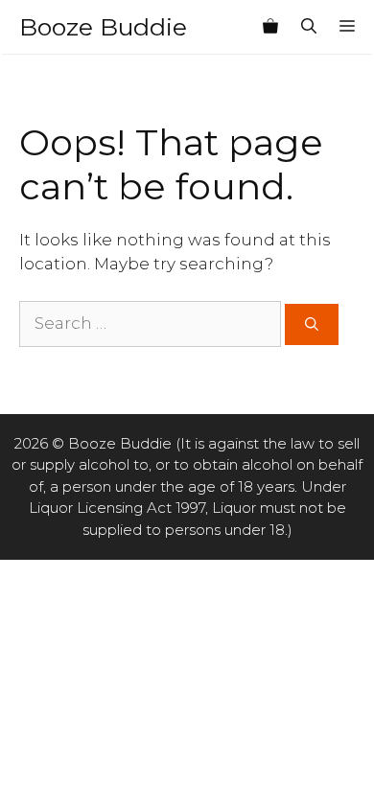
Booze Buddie (103, 26)
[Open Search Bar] (309, 27)
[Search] (312, 324)
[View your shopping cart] (270, 27)
